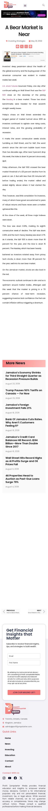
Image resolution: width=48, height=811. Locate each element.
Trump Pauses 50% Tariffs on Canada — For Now (24, 392)
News (7, 743)
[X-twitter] (21, 778)
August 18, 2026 (12, 413)
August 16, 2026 (12, 430)
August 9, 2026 (12, 469)
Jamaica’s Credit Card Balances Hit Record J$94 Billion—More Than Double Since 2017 (22, 441)
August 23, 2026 (13, 384)
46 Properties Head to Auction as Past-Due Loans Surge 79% (23, 479)
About (8, 766)
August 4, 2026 (12, 487)
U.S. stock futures (10, 86)
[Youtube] (9, 778)
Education (10, 755)
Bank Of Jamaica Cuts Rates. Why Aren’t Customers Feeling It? (24, 422)
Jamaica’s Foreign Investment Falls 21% (19, 406)
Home (8, 738)
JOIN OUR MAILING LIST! (24, 692)
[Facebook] (15, 778)
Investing (9, 749)
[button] (25, 5)
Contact (9, 760)
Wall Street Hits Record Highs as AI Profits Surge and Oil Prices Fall (24, 461)
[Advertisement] (24, 333)
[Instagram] (4, 778)
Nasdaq (9, 99)
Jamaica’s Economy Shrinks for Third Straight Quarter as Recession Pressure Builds (23, 376)
